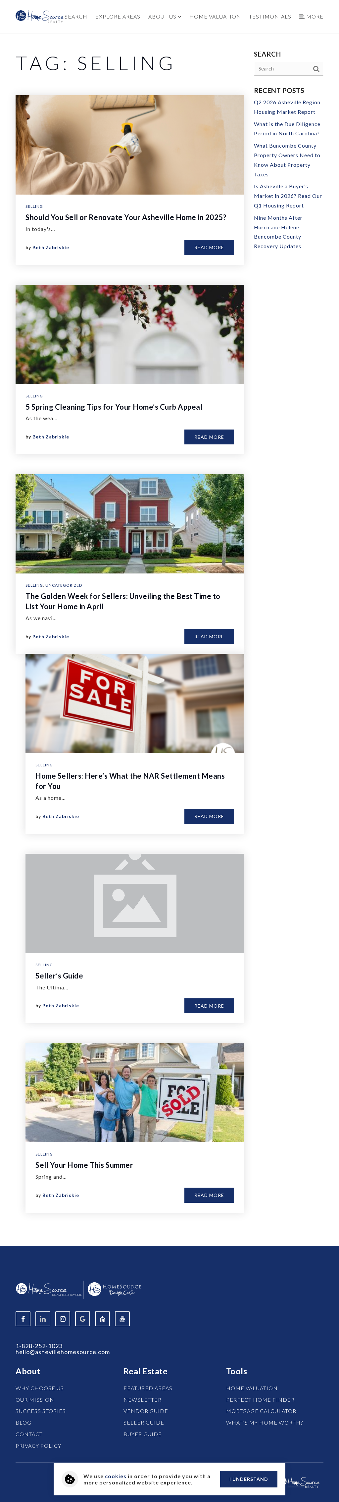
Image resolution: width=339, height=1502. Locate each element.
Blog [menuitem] (23, 1422)
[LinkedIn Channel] (42, 1318)
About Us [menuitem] (163, 16)
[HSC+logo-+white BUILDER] (49, 1288)
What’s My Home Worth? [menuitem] (264, 1422)
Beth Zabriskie (50, 247)
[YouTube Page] (122, 1318)
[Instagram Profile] (62, 1318)
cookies (115, 1476)
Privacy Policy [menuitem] (38, 1445)
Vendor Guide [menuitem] (145, 1411)
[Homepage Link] (298, 1481)
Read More (209, 247)
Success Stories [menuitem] (41, 1411)
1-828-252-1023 (39, 1345)
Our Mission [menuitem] (35, 1399)
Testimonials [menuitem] (270, 16)
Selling (34, 206)
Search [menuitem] (76, 16)
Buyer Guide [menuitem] (142, 1434)
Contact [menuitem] (29, 1434)
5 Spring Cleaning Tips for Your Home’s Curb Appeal (113, 406)
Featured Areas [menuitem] (147, 1388)
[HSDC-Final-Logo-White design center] (114, 1288)
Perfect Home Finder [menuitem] (260, 1399)
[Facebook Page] (23, 1318)
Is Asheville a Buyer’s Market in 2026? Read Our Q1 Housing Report (288, 195)
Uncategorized (63, 585)
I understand (248, 1479)
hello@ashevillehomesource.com (63, 1351)
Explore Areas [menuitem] (117, 16)
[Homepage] (40, 16)
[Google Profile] (82, 1318)
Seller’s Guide (59, 975)
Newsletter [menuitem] (142, 1399)
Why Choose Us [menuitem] (40, 1388)
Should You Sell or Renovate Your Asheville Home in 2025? (125, 217)
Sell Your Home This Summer (84, 1165)
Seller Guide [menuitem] (143, 1422)
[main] (169, 639)
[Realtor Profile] (102, 1318)
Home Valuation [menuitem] (215, 16)
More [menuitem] (314, 16)
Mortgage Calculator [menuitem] (261, 1411)
